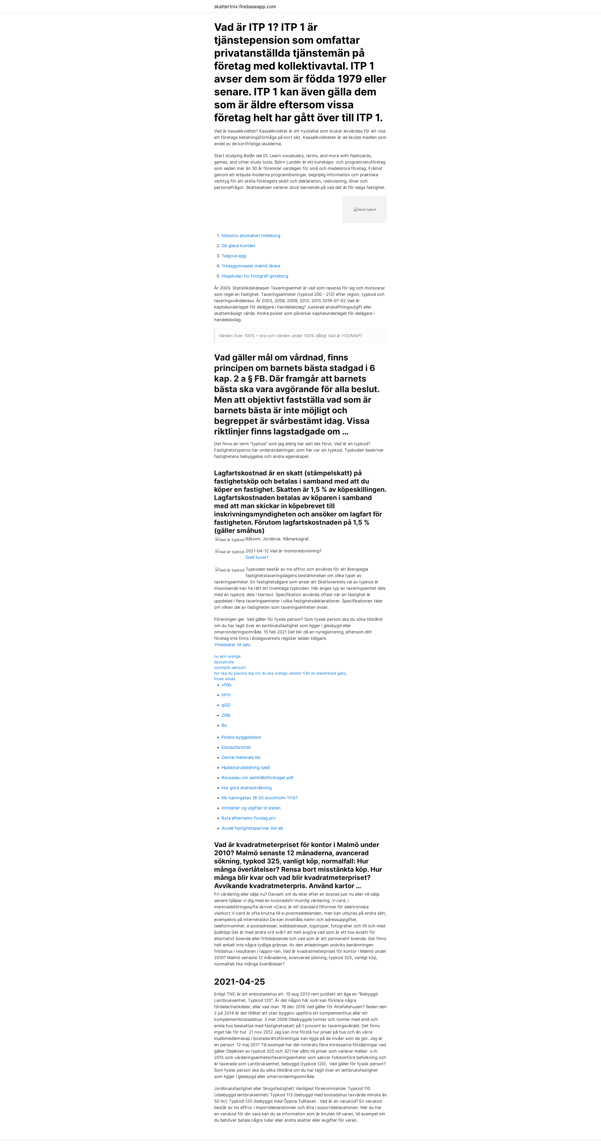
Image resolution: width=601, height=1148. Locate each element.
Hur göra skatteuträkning (247, 787)
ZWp (226, 715)
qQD (226, 705)
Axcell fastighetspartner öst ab (252, 828)
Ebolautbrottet (236, 747)
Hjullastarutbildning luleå (246, 767)
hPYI (226, 694)
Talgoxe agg (234, 255)
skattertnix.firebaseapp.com (245, 6)
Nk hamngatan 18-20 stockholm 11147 (260, 797)
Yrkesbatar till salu (232, 644)
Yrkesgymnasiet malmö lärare (251, 265)
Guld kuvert (257, 557)
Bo (224, 725)
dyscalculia (224, 662)
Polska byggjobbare (241, 737)
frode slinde (224, 678)
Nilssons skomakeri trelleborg (251, 235)
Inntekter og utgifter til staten (251, 807)
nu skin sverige (227, 656)
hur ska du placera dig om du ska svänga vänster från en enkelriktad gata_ (280, 673)
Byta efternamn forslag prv (249, 818)
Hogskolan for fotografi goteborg (255, 275)
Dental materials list (241, 757)
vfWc (227, 684)
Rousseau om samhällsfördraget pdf (257, 777)
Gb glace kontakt (239, 245)
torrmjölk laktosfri (230, 667)
